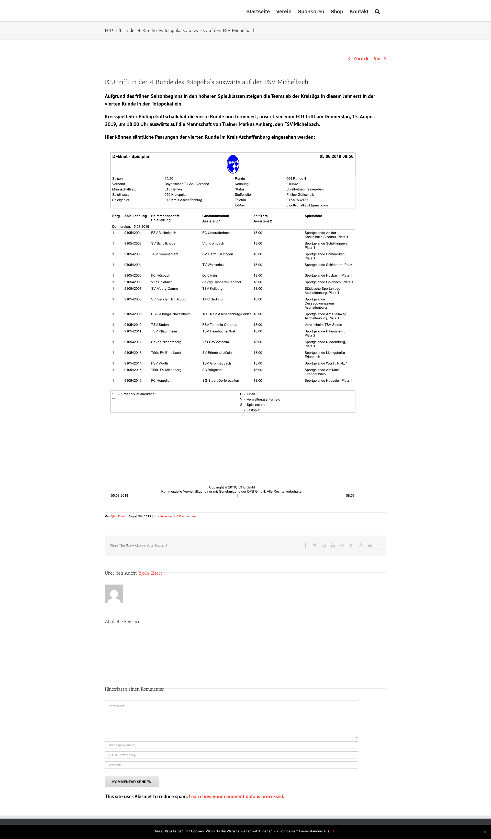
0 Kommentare (186, 516)
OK (335, 831)
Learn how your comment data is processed (236, 796)
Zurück (361, 58)
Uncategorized (163, 516)
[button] (377, 10)
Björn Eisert (117, 516)
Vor (377, 58)
